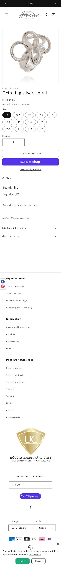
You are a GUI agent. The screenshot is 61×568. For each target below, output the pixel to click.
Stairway (10, 389)
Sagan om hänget (14, 375)
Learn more (35, 554)
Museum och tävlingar (17, 300)
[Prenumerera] (48, 485)
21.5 (30, 129)
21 (19, 129)
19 (19, 122)
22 (42, 129)
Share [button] (9, 178)
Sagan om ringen (14, 368)
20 (42, 122)
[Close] (58, 544)
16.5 (18, 115)
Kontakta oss (12, 341)
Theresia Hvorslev (15, 286)
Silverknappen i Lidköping (19, 307)
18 (52, 115)
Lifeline (9, 403)
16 (7, 115)
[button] (6, 14)
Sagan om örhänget (15, 382)
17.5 (41, 115)
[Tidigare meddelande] (5, 3)
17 (29, 115)
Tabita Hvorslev (13, 293)
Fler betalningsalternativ (30, 169)
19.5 (30, 122)
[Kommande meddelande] (55, 3)
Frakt (13, 104)
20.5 (8, 129)
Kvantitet (6, 136)
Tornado (10, 396)
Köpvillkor (11, 334)
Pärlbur (9, 410)
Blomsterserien (13, 417)
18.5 (8, 122)
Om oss (10, 348)
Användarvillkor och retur (18, 327)
